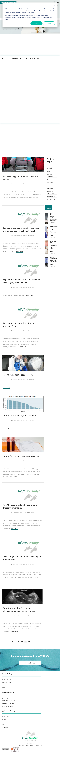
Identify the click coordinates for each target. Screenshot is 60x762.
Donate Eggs (5, 727)
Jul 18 (25, 379)
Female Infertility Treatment (8, 700)
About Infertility (7, 674)
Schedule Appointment (8, 2)
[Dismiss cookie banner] (54, 6)
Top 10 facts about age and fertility (19, 415)
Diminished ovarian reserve (51, 192)
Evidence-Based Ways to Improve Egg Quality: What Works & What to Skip (53, 261)
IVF (47, 179)
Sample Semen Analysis (7, 706)
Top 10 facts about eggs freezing (18, 375)
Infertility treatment (49, 167)
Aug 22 (25, 330)
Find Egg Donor (5, 716)
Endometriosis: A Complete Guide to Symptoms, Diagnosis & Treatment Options (54, 231)
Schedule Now (30, 663)
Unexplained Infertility (7, 684)
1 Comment (31, 330)
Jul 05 (25, 420)
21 (22, 642)
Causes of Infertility (6, 679)
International (5, 722)
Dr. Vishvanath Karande (17, 184)
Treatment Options (8, 692)
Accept (36, 23)
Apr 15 (53, 253)
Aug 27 (25, 287)
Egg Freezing (5, 698)
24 (32, 642)
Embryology (50, 188)
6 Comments (31, 235)
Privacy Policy (27, 745)
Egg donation (50, 182)
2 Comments (31, 184)
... (15, 642)
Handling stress (51, 196)
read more (14, 200)
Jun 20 (25, 512)
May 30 (25, 615)
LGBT (3, 724)
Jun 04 (25, 564)
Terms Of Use (21, 745)
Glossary (4, 687)
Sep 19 (25, 184)
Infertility (49, 171)
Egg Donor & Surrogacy (9, 711)
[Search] (59, 19)
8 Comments (31, 379)
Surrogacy (4, 719)
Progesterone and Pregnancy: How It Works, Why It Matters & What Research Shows (54, 246)
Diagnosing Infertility (6, 682)
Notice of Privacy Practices (36, 745)
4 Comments (31, 420)
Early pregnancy (51, 199)
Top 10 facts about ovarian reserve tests (21, 456)
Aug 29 (25, 235)
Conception (50, 185)
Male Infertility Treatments (8, 703)
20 (18, 642)
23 (29, 642)
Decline (49, 23)
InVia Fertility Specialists (50, 175)
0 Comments (31, 460)
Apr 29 (53, 222)
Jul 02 (25, 460)
